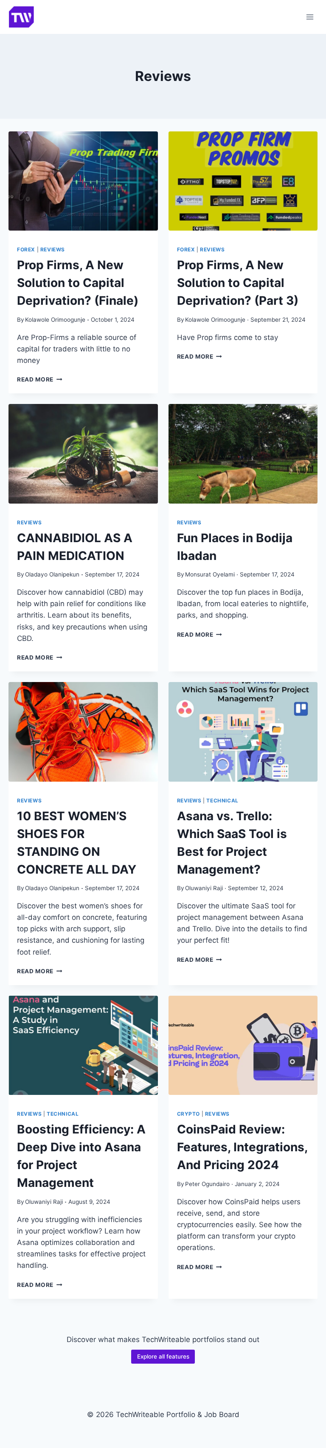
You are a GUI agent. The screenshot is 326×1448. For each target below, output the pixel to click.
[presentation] (83, 181)
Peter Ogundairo (207, 1184)
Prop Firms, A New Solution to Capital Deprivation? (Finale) (77, 283)
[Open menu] (310, 16)
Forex (26, 249)
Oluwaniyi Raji (204, 888)
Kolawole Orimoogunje (55, 319)
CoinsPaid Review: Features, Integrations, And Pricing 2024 (242, 1147)
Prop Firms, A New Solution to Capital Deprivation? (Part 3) (237, 283)
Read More (39, 379)
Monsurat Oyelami (210, 574)
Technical (222, 800)
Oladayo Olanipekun (52, 574)
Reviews (52, 249)
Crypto (188, 1114)
